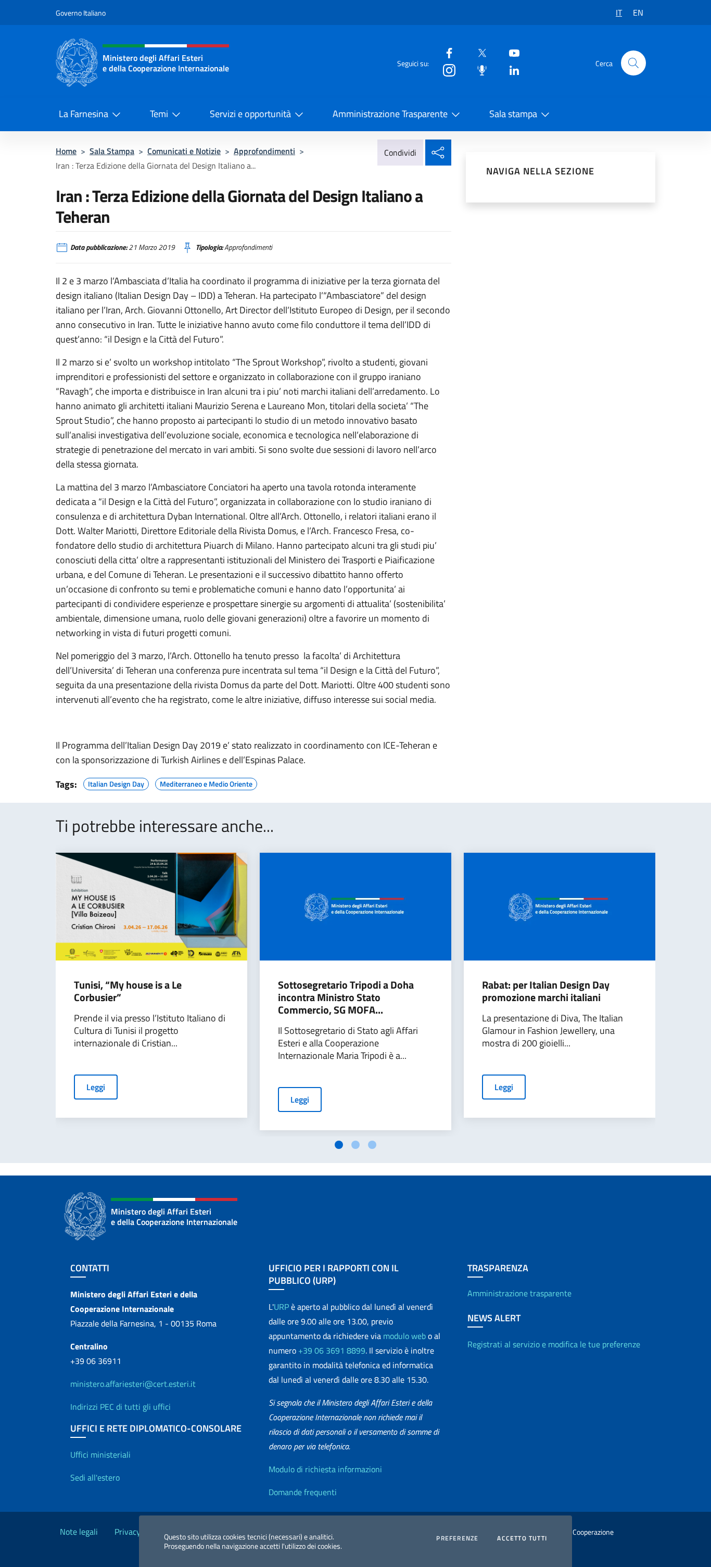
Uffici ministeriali (100, 1454)
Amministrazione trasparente (519, 1293)
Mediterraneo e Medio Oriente (206, 782)
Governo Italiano (81, 12)
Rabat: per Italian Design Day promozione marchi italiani (546, 991)
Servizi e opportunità (250, 114)
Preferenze (457, 1538)
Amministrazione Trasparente (390, 114)
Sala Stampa (112, 151)
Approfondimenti (264, 151)
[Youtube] (510, 52)
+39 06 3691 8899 (331, 1350)
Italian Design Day (116, 782)
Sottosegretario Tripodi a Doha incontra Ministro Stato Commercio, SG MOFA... (346, 997)
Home (66, 151)
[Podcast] (477, 69)
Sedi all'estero (95, 1477)
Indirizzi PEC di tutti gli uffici (120, 1406)
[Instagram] (445, 69)
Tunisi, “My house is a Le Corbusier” (128, 991)
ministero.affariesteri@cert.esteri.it (133, 1384)
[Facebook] (445, 52)
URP (281, 1306)
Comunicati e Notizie (184, 151)
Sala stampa (513, 114)
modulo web (404, 1336)
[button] (633, 62)
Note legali (79, 1531)
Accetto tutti (522, 1538)
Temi (159, 114)
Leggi (95, 1087)
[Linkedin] (510, 69)
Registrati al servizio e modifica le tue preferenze (553, 1344)
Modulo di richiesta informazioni (325, 1469)
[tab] (339, 1145)
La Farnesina (83, 114)
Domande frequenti (303, 1492)
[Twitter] (477, 52)
